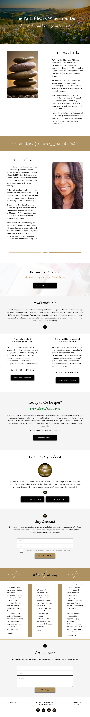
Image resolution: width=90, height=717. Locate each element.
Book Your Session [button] (23, 377)
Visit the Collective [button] (45, 285)
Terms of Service (77, 703)
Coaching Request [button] (45, 437)
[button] (45, 327)
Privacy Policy (14, 702)
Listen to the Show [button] (33, 499)
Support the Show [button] (58, 499)
